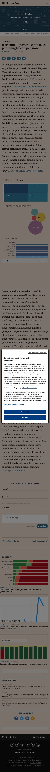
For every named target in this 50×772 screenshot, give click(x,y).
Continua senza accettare (37, 352)
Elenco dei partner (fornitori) (14, 404)
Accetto (25, 417)
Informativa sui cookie (29, 388)
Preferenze (25, 412)
